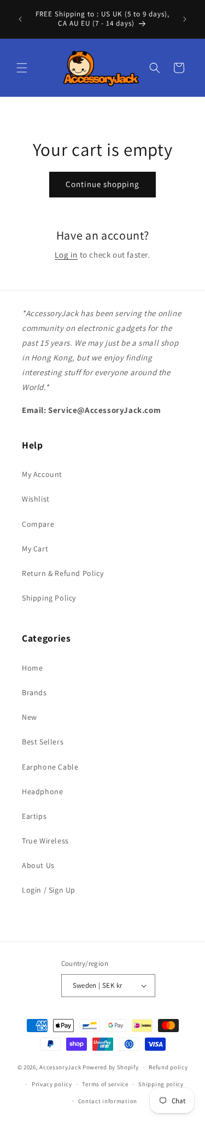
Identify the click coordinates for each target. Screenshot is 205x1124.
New (29, 717)
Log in (66, 254)
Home (32, 668)
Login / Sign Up (48, 890)
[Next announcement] (185, 19)
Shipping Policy (49, 598)
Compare (38, 524)
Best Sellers (42, 742)
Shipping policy (161, 1084)
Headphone (42, 791)
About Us (38, 865)
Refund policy (168, 1067)
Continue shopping (102, 184)
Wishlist (36, 499)
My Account (42, 474)
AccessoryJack (60, 1067)
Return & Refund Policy (62, 573)
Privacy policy (52, 1084)
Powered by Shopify (111, 1067)
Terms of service (105, 1084)
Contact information (107, 1101)
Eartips (34, 816)
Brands (34, 692)
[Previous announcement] (20, 19)
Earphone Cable (50, 767)
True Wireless (45, 841)
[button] (22, 68)
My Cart (35, 549)
